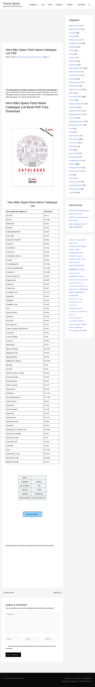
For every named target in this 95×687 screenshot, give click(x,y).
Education (72, 61)
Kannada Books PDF (76, 114)
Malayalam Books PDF (76, 121)
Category (59, 4)
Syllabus (83, 324)
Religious (72, 164)
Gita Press (81, 269)
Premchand (79, 299)
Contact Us (77, 678)
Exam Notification (74, 262)
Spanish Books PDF (75, 171)
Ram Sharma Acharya (75, 308)
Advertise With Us (85, 681)
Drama (71, 54)
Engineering (21, 57)
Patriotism (72, 299)
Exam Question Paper (76, 265)
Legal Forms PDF (74, 283)
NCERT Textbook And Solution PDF (76, 293)
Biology (75, 243)
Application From (75, 26)
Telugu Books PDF (75, 185)
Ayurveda (72, 36)
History (71, 100)
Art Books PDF (81, 240)
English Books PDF (32, 57)
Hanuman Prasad (74, 280)
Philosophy (73, 146)
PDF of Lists (73, 143)
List (41, 57)
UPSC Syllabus (74, 330)
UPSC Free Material (75, 327)
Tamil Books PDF (75, 182)
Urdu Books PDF (74, 189)
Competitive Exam (76, 253)
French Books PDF (75, 75)
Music (71, 128)
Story (71, 175)
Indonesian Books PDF (77, 104)
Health (71, 93)
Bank (70, 243)
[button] (89, 5)
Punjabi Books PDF (75, 160)
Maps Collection (73, 289)
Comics (71, 50)
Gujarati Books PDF (75, 89)
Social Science (82, 311)
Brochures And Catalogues (77, 246)
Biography (72, 47)
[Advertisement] (32, 29)
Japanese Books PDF (76, 111)
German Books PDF (75, 82)
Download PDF (32, 514)
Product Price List (75, 302)
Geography (73, 79)
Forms (50, 4)
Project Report (73, 305)
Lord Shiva (72, 286)
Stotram (81, 321)
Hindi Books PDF (74, 97)
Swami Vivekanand (74, 324)
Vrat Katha (81, 4)
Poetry (71, 150)
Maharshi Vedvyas (81, 286)
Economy (72, 57)
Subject (69, 4)
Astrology (72, 33)
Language (32, 4)
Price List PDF (74, 153)
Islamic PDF (84, 280)
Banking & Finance (75, 40)
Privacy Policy (87, 678)
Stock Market (73, 321)
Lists (43, 4)
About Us (68, 678)
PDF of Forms (74, 139)
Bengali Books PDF (75, 43)
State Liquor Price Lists (76, 318)
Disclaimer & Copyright (70, 681)
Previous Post (8, 593)
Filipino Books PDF (75, 72)
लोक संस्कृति (83, 330)
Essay (83, 259)
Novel (71, 132)
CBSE (77, 249)
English (78, 259)
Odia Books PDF (74, 136)
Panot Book (11, 3)
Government (73, 86)
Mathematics (83, 289)
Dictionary (80, 256)
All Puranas (72, 240)
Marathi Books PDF (75, 125)
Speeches (72, 314)
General (73, 269)
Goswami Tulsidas (74, 273)
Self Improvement (75, 168)
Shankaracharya (73, 311)
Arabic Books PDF (75, 29)
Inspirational (73, 107)
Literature (72, 118)
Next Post (58, 593)
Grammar (82, 276)
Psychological (74, 157)
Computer (72, 256)
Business (72, 249)
